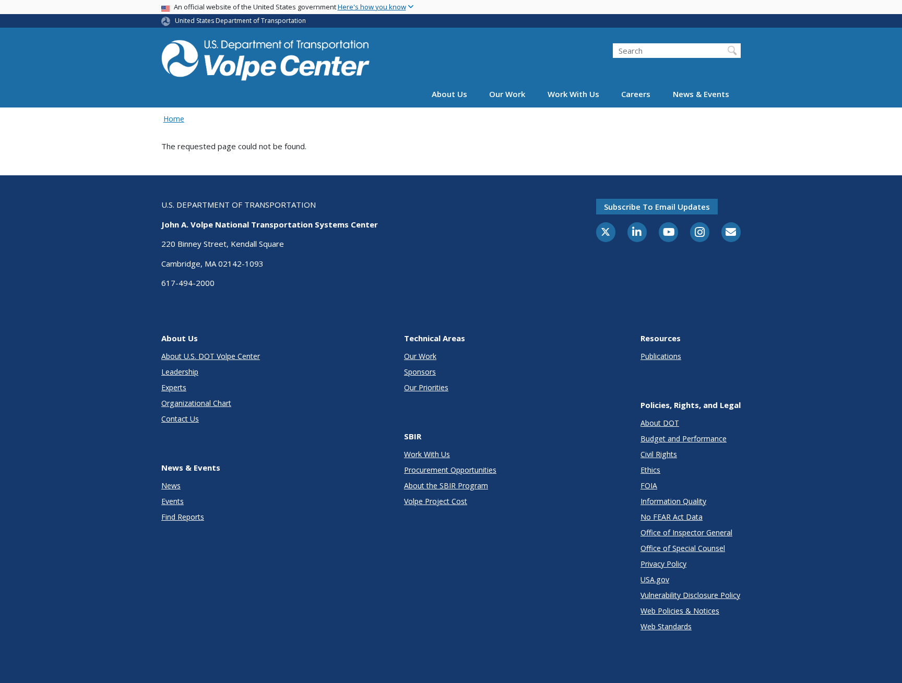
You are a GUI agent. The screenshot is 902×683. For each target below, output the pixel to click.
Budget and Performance (683, 439)
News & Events (701, 94)
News (171, 485)
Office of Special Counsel (682, 548)
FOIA (648, 485)
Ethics (650, 470)
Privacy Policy (663, 564)
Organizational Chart (196, 403)
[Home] (265, 58)
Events (172, 501)
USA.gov (654, 579)
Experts (173, 387)
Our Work (507, 94)
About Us (449, 94)
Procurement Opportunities (450, 470)
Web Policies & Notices (679, 611)
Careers (635, 94)
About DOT (659, 423)
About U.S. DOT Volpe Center (210, 356)
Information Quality (673, 501)
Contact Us (180, 419)
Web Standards (666, 626)
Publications (660, 356)
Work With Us (573, 94)
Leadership (179, 372)
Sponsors (420, 372)
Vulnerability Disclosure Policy (690, 595)
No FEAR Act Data (671, 517)
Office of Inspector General (686, 532)
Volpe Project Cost (435, 501)
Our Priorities (426, 387)
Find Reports (182, 517)
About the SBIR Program (446, 485)
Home (173, 119)
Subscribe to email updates (657, 206)
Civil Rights (658, 454)
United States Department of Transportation (240, 20)
